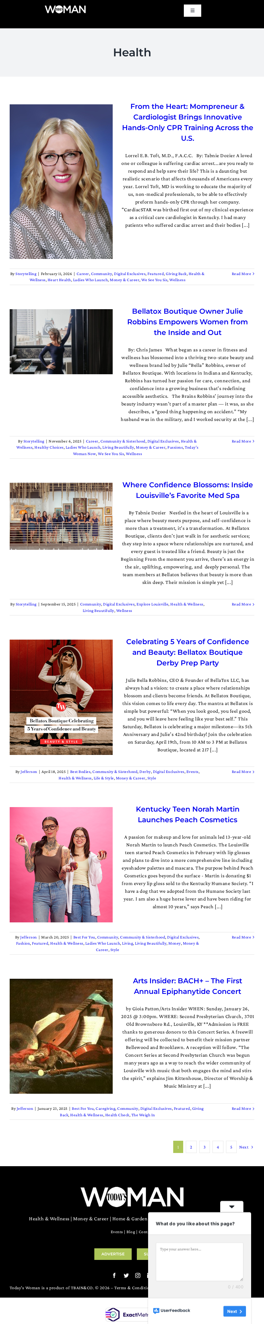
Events (192, 771)
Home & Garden (130, 1218)
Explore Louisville (152, 604)
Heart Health (59, 279)
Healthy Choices (49, 447)
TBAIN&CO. (82, 1287)
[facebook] (114, 1275)
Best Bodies (80, 771)
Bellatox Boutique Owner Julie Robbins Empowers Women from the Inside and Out (187, 322)
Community (101, 273)
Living (127, 943)
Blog (131, 1231)
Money (174, 943)
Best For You (84, 937)
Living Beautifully (118, 447)
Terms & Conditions (134, 1287)
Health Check (117, 1114)
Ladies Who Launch (90, 279)
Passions (175, 447)
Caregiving (105, 1108)
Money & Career (124, 279)
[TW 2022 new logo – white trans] (65, 7)
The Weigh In (143, 1114)
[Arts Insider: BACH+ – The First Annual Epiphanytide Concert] (61, 1036)
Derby (145, 771)
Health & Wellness (186, 604)
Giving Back (176, 273)
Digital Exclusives (130, 273)
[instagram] (138, 1275)
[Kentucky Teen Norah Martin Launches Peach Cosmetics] (61, 864)
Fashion (23, 943)
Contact (146, 1231)
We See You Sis (154, 279)
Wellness (177, 279)
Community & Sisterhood (123, 441)
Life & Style (104, 778)
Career (83, 273)
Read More (241, 273)
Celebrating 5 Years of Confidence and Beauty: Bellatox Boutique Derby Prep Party (187, 652)
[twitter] (126, 1275)
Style (151, 778)
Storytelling (25, 273)
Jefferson (29, 771)
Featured (155, 273)
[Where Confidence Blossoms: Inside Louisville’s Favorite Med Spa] (61, 516)
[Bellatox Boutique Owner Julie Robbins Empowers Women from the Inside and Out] (61, 341)
